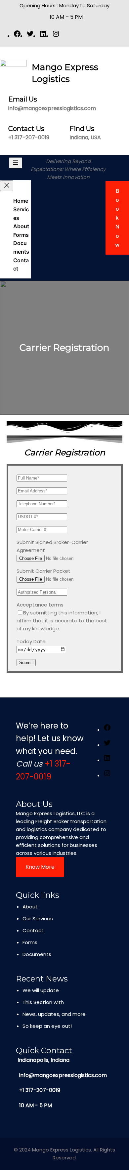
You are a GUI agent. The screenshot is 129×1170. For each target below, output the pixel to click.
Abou (28, 906)
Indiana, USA (85, 137)
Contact (33, 930)
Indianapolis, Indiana (43, 1060)
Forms (29, 942)
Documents (36, 954)
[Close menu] (6, 185)
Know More (40, 867)
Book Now (117, 218)
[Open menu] (15, 162)
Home (20, 200)
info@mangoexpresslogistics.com (52, 108)
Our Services (37, 918)
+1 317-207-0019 (28, 137)
